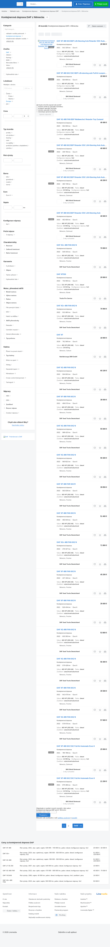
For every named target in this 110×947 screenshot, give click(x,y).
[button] (100, 65)
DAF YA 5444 (7, 875)
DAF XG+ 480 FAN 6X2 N (67, 245)
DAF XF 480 (7, 848)
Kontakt (5, 906)
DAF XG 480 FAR (9, 870)
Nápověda (6, 903)
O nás (5, 899)
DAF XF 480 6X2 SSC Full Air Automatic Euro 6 (76, 746)
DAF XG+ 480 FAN (7, 881)
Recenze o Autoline (35, 910)
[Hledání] (28, 4)
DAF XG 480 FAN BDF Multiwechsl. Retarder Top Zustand (80, 119)
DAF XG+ (6, 853)
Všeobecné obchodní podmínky (39, 899)
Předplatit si (43, 815)
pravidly (74, 818)
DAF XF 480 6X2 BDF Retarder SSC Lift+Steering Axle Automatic (83, 145)
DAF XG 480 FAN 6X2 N (66, 367)
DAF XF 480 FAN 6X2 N (66, 397)
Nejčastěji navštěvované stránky (39, 917)
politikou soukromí (64, 818)
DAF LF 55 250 (8, 866)
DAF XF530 (61, 274)
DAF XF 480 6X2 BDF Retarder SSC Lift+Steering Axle (78, 213)
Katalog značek (34, 914)
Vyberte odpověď (45, 114)
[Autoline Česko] (8, 4)
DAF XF (60, 335)
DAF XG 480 (7, 860)
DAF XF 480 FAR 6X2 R (66, 484)
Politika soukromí (34, 903)
